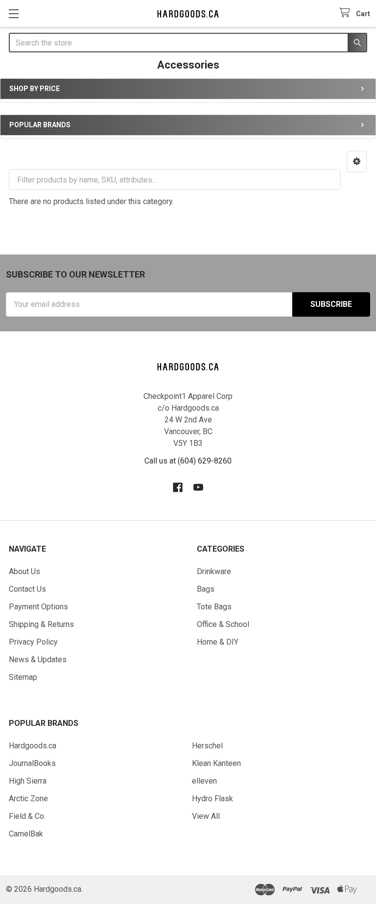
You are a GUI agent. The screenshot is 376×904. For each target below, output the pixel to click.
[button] (357, 161)
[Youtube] (198, 487)
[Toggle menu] (13, 13)
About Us (24, 571)
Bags (205, 589)
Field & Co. (27, 816)
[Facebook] (178, 487)
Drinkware (214, 571)
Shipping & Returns (41, 624)
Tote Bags (214, 606)
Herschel (207, 745)
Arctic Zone (28, 798)
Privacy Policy (33, 642)
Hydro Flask (212, 798)
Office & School (223, 624)
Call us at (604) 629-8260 (188, 460)
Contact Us (27, 589)
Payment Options (38, 606)
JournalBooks (32, 763)
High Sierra (28, 781)
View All (206, 816)
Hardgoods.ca (32, 745)
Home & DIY (217, 642)
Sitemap (23, 677)
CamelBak (26, 833)
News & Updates (38, 659)
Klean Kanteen (216, 763)
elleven (204, 781)
